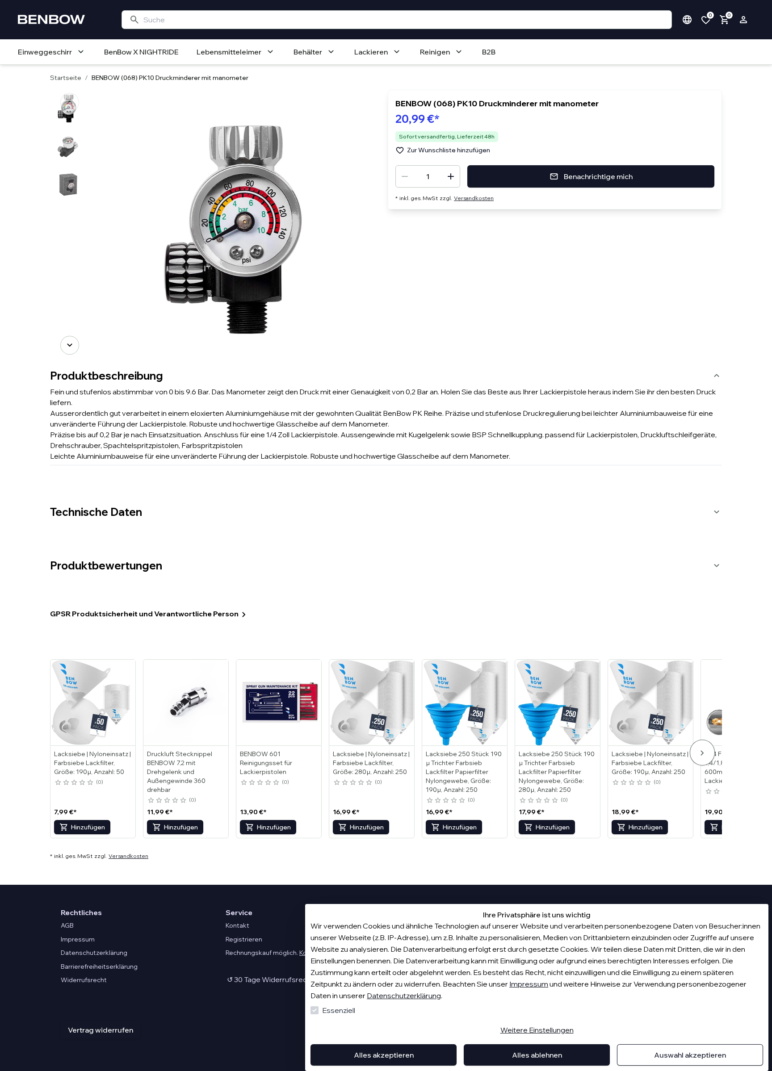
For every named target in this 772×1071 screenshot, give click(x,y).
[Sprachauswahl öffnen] (687, 20)
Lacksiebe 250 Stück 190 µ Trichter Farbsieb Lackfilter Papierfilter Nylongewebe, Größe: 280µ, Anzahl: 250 (557, 772)
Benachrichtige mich (598, 176)
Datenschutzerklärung (404, 995)
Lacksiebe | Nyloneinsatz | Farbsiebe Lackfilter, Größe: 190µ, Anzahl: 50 (92, 763)
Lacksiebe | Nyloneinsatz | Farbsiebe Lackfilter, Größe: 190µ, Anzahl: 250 (650, 763)
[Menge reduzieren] (405, 176)
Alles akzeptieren (384, 1054)
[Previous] (70, 102)
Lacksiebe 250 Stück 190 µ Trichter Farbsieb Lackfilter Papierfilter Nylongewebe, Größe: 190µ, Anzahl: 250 (464, 772)
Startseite (65, 78)
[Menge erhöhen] (451, 176)
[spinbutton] (427, 176)
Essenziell (338, 1010)
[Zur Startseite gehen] (61, 19)
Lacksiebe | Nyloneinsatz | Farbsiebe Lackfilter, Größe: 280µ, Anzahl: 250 (371, 763)
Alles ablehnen (537, 1054)
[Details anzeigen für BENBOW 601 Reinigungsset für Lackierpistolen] (279, 702)
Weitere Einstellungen (537, 1029)
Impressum (528, 983)
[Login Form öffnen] (743, 20)
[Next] (70, 345)
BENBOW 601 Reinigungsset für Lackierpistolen (266, 763)
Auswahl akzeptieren (690, 1054)
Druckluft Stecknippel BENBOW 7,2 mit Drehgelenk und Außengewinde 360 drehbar (179, 772)
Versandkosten (474, 198)
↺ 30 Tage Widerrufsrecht (270, 979)
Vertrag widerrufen (100, 1029)
